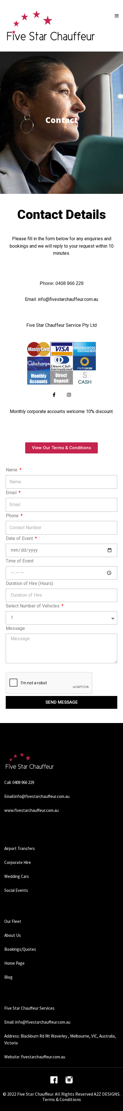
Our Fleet (12, 921)
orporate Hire (19, 862)
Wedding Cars (16, 876)
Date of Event (20, 538)
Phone (13, 516)
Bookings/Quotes (20, 949)
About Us (12, 935)
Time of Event (19, 561)
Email (12, 492)
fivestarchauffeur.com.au (43, 1056)
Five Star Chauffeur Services (29, 1008)
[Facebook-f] (54, 394)
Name (12, 470)
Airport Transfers (19, 848)
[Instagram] (69, 394)
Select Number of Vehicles (33, 606)
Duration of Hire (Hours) (29, 583)
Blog (8, 977)
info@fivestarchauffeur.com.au (42, 796)
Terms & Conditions (61, 1099)
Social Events (16, 890)
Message (15, 628)
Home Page (14, 963)
